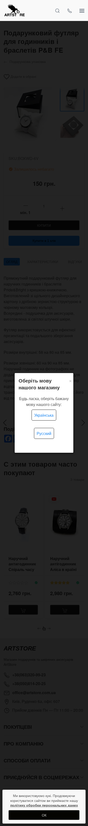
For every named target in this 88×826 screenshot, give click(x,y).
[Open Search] (57, 10)
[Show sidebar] (82, 10)
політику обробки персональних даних (44, 805)
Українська (44, 415)
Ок (44, 815)
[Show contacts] (70, 10)
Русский (44, 433)
